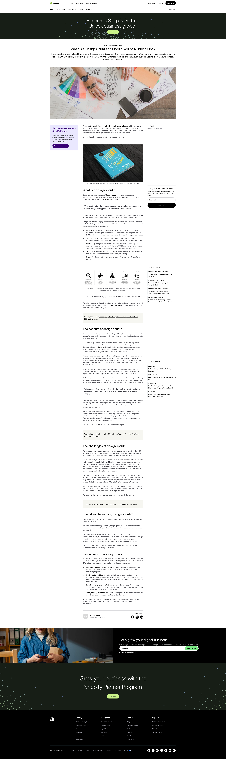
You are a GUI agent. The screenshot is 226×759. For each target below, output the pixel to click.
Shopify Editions (81, 725)
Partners (104, 732)
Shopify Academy (91, 3)
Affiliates (104, 736)
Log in (161, 3)
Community (79, 3)
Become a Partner (60, 146)
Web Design (151, 366)
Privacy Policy (97, 750)
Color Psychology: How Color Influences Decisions (118, 504)
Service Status (157, 732)
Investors (79, 732)
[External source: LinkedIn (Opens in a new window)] (141, 617)
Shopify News (60, 9)
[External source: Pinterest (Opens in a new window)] (174, 750)
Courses (129, 732)
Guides (129, 729)
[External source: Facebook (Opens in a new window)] (132, 617)
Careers (78, 729)
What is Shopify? (81, 722)
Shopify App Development (156, 280)
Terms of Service (76, 750)
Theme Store (105, 725)
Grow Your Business (115, 45)
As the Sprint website (107, 199)
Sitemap (108, 750)
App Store (104, 729)
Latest (81, 9)
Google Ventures (112, 195)
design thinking (114, 305)
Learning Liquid (152, 375)
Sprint (94, 183)
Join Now (170, 3)
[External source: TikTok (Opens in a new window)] (165, 750)
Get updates (161, 205)
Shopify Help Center (158, 722)
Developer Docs (106, 722)
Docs (71, 3)
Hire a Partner (156, 729)
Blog (51, 9)
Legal (87, 750)
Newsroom (79, 736)
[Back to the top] (52, 719)
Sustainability (80, 739)
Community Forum (158, 725)
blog (105, 45)
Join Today (113, 32)
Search (171, 9)
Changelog (130, 739)
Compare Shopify (132, 725)
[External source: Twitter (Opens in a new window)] (137, 617)
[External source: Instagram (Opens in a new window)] (161, 750)
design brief (100, 347)
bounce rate (101, 235)
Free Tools (130, 736)
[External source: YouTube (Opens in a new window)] (157, 750)
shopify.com (152, 3)
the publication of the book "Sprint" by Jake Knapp (109, 126)
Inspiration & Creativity (155, 297)
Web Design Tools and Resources (158, 272)
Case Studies (72, 9)
